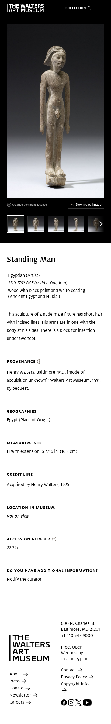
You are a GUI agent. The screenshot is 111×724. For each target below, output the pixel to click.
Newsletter (20, 695)
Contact (69, 670)
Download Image (89, 204)
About (15, 674)
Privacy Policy (74, 677)
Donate (17, 688)
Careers (17, 702)
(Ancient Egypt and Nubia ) (34, 296)
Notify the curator (24, 579)
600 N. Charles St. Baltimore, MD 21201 (80, 626)
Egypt (12, 420)
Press (15, 681)
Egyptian (16, 275)
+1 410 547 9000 (77, 635)
